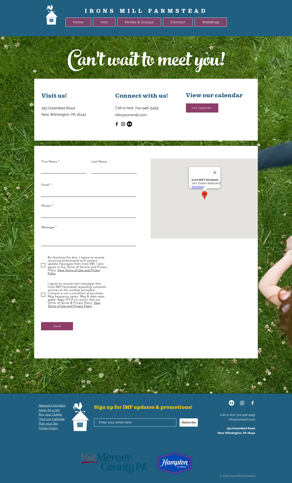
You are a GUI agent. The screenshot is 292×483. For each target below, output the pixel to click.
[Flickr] (129, 124)
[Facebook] (116, 124)
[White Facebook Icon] (252, 403)
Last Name (99, 161)
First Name (49, 161)
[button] (104, 22)
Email (45, 184)
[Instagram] (123, 124)
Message (48, 227)
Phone (46, 205)
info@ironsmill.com (242, 419)
